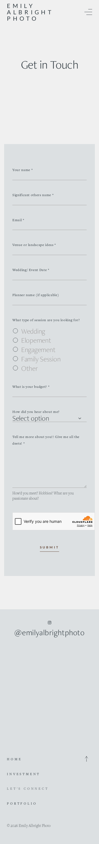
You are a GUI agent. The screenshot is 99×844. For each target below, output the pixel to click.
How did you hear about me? (36, 411)
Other (29, 368)
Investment (23, 774)
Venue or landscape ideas (34, 244)
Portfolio (22, 803)
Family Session (41, 359)
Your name (22, 169)
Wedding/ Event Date (31, 269)
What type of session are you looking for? (46, 320)
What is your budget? (31, 386)
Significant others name (33, 195)
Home (14, 759)
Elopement (36, 340)
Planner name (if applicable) (35, 295)
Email (18, 220)
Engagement (38, 349)
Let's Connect (27, 788)
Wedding (33, 331)
